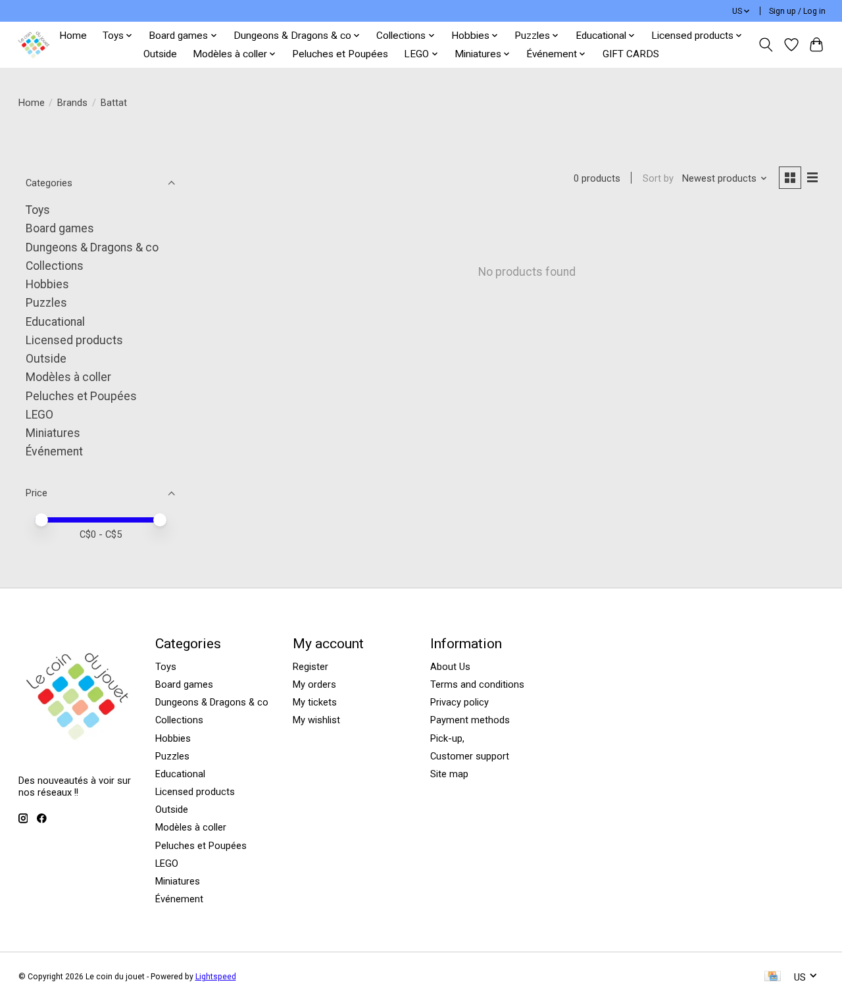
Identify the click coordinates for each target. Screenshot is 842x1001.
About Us (450, 667)
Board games (60, 228)
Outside (160, 54)
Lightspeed (215, 976)
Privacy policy (459, 702)
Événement (54, 451)
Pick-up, (447, 738)
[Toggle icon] (765, 45)
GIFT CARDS (631, 54)
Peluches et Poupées (340, 54)
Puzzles (46, 302)
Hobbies (47, 284)
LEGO (39, 414)
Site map (449, 774)
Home (73, 35)
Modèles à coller (68, 377)
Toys (38, 210)
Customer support (469, 756)
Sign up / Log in (797, 11)
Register (310, 667)
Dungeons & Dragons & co (92, 247)
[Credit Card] (772, 977)
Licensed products (74, 340)
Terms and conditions (477, 684)
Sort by (658, 178)
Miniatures (53, 433)
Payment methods (470, 720)
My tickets (315, 702)
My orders (314, 684)
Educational (55, 321)
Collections (55, 265)
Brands (72, 103)
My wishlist (316, 720)
